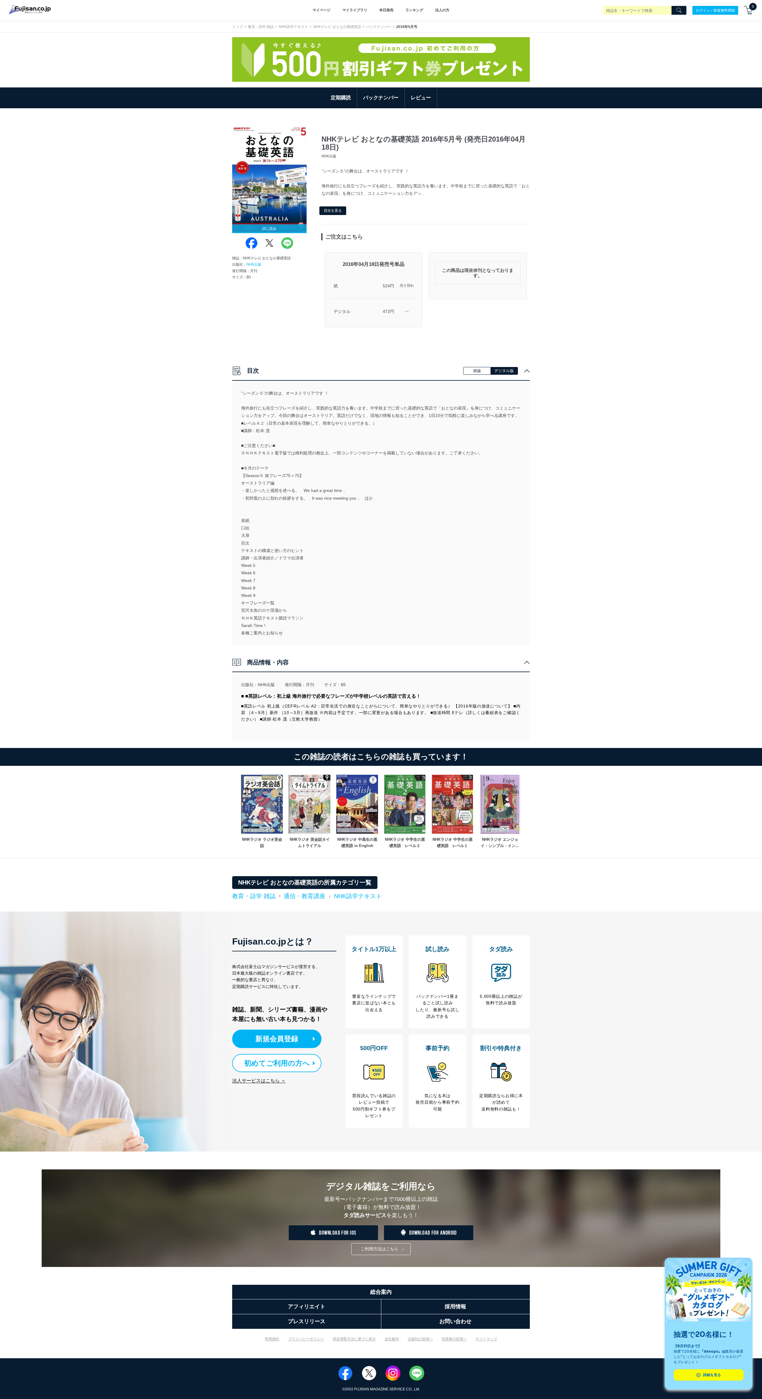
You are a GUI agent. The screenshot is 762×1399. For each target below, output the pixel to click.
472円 (388, 311)
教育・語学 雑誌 (261, 27)
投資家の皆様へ (454, 1339)
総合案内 (381, 1292)
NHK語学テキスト (293, 27)
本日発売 (386, 10)
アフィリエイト (306, 1306)
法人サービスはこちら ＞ (259, 1080)
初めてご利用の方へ (277, 1063)
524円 (388, 285)
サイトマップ (486, 1339)
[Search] (679, 10)
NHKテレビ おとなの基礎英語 (337, 27)
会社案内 (392, 1339)
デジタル (342, 311)
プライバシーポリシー (306, 1339)
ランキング (414, 10)
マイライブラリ (354, 10)
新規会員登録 (276, 1039)
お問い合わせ (455, 1321)
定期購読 (341, 98)
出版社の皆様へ (420, 1339)
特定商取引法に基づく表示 (354, 1339)
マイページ (321, 10)
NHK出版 (253, 264)
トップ (237, 27)
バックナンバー (378, 27)
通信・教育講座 (304, 896)
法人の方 (442, 10)
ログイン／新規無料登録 (715, 10)
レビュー (421, 98)
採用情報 (455, 1306)
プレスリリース (306, 1321)
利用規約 (272, 1339)
